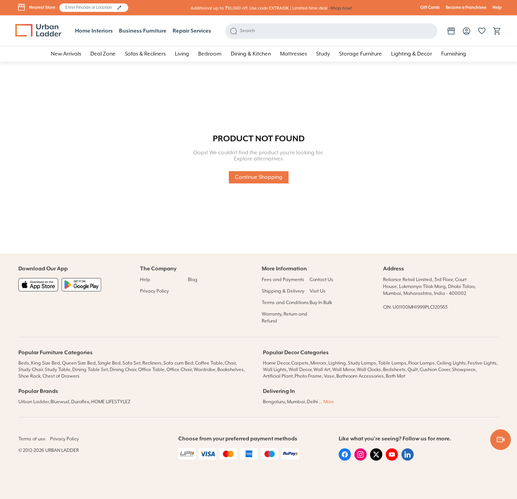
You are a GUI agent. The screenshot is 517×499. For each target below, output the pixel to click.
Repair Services (192, 31)
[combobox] (90, 7)
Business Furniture (142, 31)
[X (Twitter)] (376, 459)
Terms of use (32, 439)
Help (497, 7)
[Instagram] (360, 459)
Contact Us (321, 280)
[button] (119, 8)
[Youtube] (392, 459)
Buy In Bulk (321, 303)
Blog (192, 280)
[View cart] (497, 31)
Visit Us (318, 291)
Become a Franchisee (466, 7)
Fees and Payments (283, 280)
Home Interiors (94, 31)
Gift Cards (430, 7)
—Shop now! (340, 8)
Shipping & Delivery (283, 291)
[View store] (451, 31)
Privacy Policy (154, 291)
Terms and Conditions (285, 303)
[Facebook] (345, 459)
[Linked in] (407, 459)
